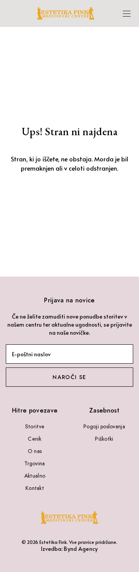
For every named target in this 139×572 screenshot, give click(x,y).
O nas (35, 451)
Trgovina (34, 463)
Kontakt (34, 488)
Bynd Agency (81, 548)
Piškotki (104, 439)
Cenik (34, 439)
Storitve (34, 426)
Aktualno (34, 476)
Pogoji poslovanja (104, 426)
